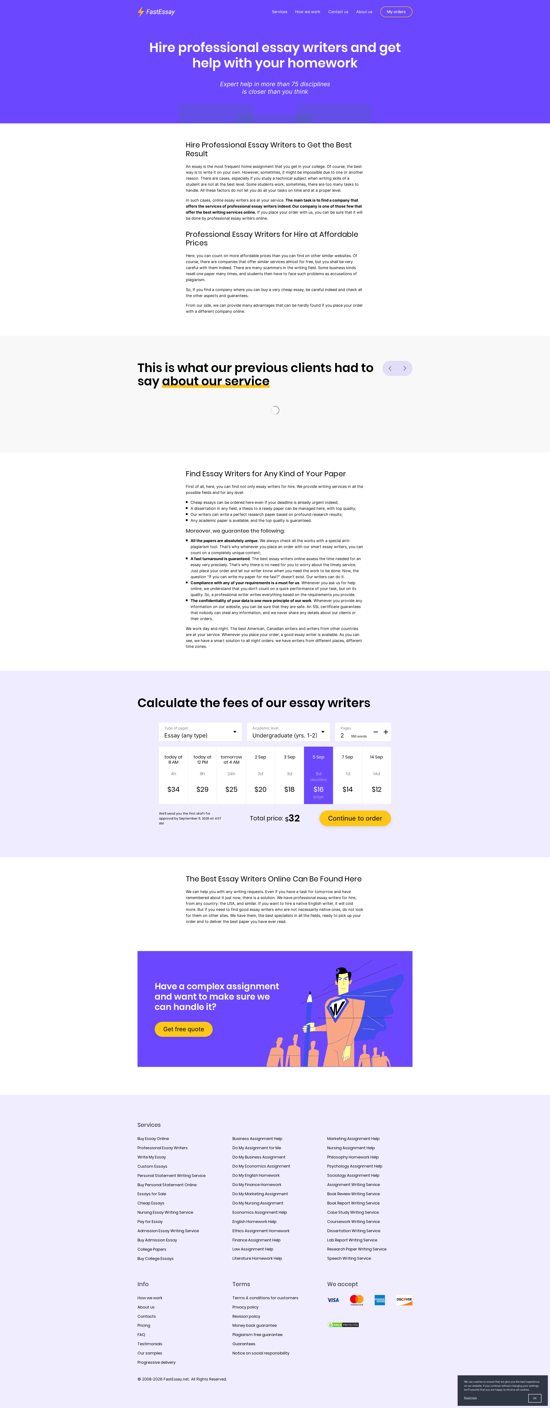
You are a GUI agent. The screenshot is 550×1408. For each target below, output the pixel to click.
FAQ (141, 1334)
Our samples (150, 1353)
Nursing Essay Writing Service (165, 1212)
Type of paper (176, 728)
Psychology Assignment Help (354, 1166)
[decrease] (376, 732)
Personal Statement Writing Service (172, 1175)
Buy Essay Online (153, 1138)
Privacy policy (245, 1307)
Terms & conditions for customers (265, 1298)
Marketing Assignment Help (353, 1138)
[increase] (386, 732)
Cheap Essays (151, 1203)
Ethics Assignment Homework (261, 1230)
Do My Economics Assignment (261, 1166)
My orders (396, 11)
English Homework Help (254, 1221)
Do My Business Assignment (259, 1157)
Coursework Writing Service (353, 1221)
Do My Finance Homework (256, 1184)
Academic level (265, 728)
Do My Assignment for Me (256, 1148)
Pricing (144, 1325)
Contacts (147, 1316)
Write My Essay (152, 1157)
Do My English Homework (256, 1175)
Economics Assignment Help (259, 1212)
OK (535, 1398)
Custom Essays (152, 1166)
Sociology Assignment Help (353, 1175)
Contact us (338, 11)
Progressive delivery (157, 1362)
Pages (346, 728)
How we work (307, 11)
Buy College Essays (156, 1258)
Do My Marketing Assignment (260, 1194)
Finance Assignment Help (256, 1240)
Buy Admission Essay (157, 1240)
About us (364, 11)
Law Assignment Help (252, 1249)
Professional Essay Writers (163, 1148)
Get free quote (183, 1029)
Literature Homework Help (257, 1258)
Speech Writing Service (349, 1258)
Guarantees (243, 1344)
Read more (470, 1397)
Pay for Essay (150, 1221)
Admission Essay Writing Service (168, 1230)
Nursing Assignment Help (351, 1148)
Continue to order (355, 818)
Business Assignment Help (257, 1138)
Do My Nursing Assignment (257, 1203)
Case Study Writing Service (353, 1212)
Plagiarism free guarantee (257, 1334)
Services (279, 11)
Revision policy (246, 1316)
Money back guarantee (254, 1325)
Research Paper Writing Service (357, 1249)
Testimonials (150, 1344)
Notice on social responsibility (260, 1353)
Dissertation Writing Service (353, 1230)
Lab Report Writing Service (352, 1240)
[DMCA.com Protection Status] (343, 1324)
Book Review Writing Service (353, 1194)
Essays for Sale (152, 1194)
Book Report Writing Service (353, 1203)
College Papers (152, 1249)
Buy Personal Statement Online (167, 1184)
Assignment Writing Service (353, 1184)
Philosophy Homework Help (353, 1157)
